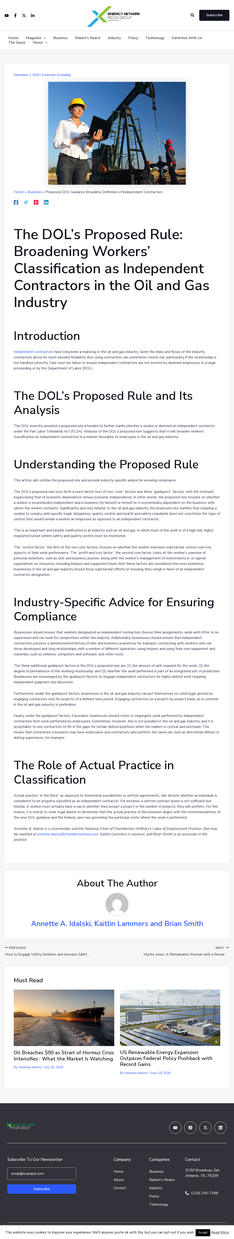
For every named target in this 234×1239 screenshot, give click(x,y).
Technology (154, 38)
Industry (114, 38)
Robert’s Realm (88, 38)
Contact (120, 1188)
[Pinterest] (36, 202)
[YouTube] (7, 15)
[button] (193, 15)
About (38, 42)
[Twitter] (24, 15)
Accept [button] (202, 1233)
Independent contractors (33, 351)
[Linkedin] (33, 15)
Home (13, 38)
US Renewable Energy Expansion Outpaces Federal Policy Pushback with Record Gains (166, 1058)
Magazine (33, 38)
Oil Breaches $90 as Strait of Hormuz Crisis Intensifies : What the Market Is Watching (64, 1055)
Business (60, 38)
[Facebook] (15, 15)
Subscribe (42, 1189)
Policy (133, 38)
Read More (220, 1232)
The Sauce (16, 42)
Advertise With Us (187, 38)
